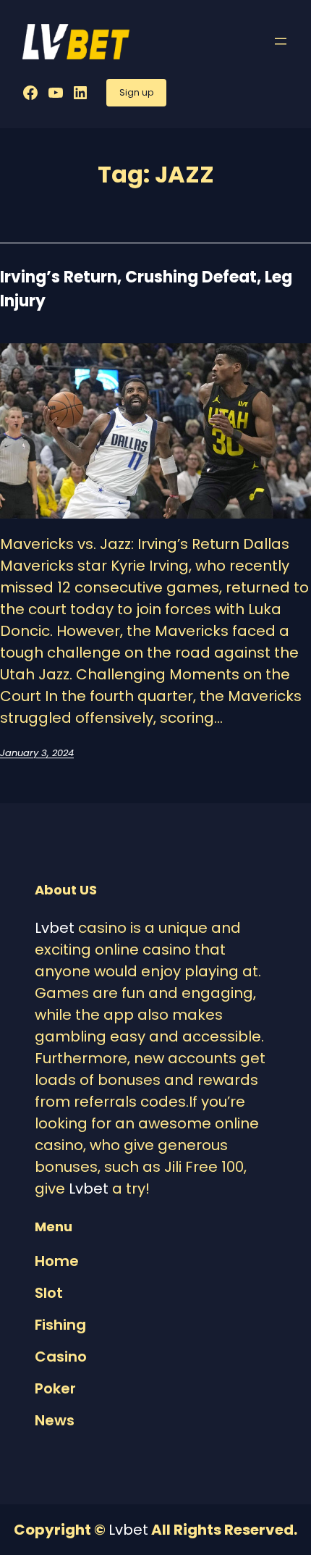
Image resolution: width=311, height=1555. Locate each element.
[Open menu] (280, 41)
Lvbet (54, 928)
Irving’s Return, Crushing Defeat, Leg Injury (146, 289)
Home (57, 1261)
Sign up (136, 92)
